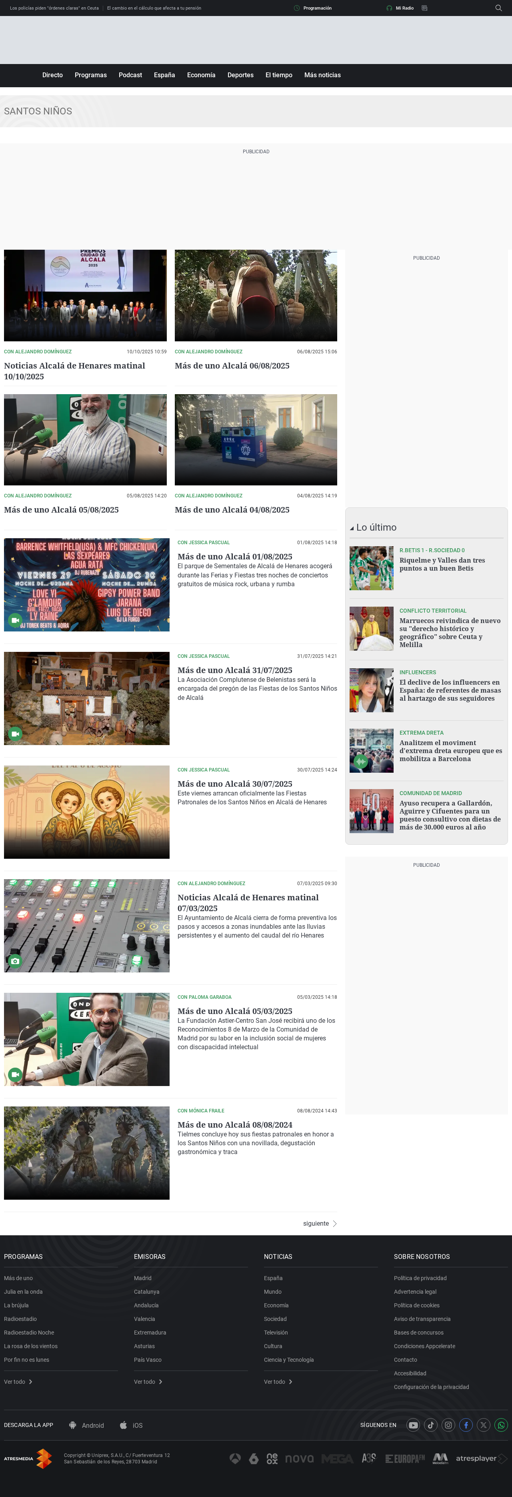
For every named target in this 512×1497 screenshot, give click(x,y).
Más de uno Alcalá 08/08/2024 (235, 1124)
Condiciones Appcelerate (424, 1346)
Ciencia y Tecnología (289, 1360)
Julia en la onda (23, 1292)
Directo (52, 75)
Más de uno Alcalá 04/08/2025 (232, 509)
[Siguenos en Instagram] (448, 1425)
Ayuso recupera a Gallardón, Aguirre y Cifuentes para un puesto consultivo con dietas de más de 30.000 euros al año (450, 815)
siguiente (316, 1223)
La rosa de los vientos (31, 1346)
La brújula (16, 1305)
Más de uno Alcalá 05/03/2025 (235, 1011)
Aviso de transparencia (422, 1319)
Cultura (273, 1346)
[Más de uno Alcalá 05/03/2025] (87, 1039)
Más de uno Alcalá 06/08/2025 (232, 365)
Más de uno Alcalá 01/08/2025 (235, 556)
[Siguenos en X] (483, 1425)
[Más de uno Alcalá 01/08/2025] (87, 584)
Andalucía (146, 1305)
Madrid (143, 1278)
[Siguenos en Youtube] (413, 1425)
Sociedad (275, 1319)
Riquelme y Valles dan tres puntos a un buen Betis (442, 564)
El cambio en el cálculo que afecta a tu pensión (154, 8)
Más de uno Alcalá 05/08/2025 (61, 509)
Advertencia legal (415, 1292)
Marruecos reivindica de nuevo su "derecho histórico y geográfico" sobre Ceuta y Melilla (450, 632)
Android (92, 1425)
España (164, 75)
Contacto (405, 1360)
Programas (91, 75)
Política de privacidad (420, 1278)
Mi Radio (405, 8)
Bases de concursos (419, 1332)
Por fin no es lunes (26, 1360)
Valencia (144, 1319)
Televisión (276, 1332)
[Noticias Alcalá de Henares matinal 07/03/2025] (87, 925)
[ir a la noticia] (372, 568)
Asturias (144, 1346)
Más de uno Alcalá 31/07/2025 (235, 670)
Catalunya (147, 1292)
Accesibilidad (410, 1373)
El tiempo (279, 75)
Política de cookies (417, 1305)
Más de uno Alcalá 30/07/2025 (235, 783)
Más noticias (322, 75)
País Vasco (148, 1360)
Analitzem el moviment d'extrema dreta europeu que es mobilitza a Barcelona (451, 750)
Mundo (273, 1292)
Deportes (241, 75)
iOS (137, 1425)
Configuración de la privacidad (431, 1387)
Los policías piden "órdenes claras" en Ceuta (54, 8)
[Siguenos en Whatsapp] (501, 1425)
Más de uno (18, 1278)
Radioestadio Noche (29, 1332)
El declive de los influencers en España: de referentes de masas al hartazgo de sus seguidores (450, 690)
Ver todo (14, 1382)
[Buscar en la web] (499, 8)
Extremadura (150, 1332)
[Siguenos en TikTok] (431, 1425)
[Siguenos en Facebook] (466, 1425)
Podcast (130, 75)
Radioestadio (20, 1319)
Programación (318, 8)
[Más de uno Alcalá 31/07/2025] (87, 698)
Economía (201, 75)
